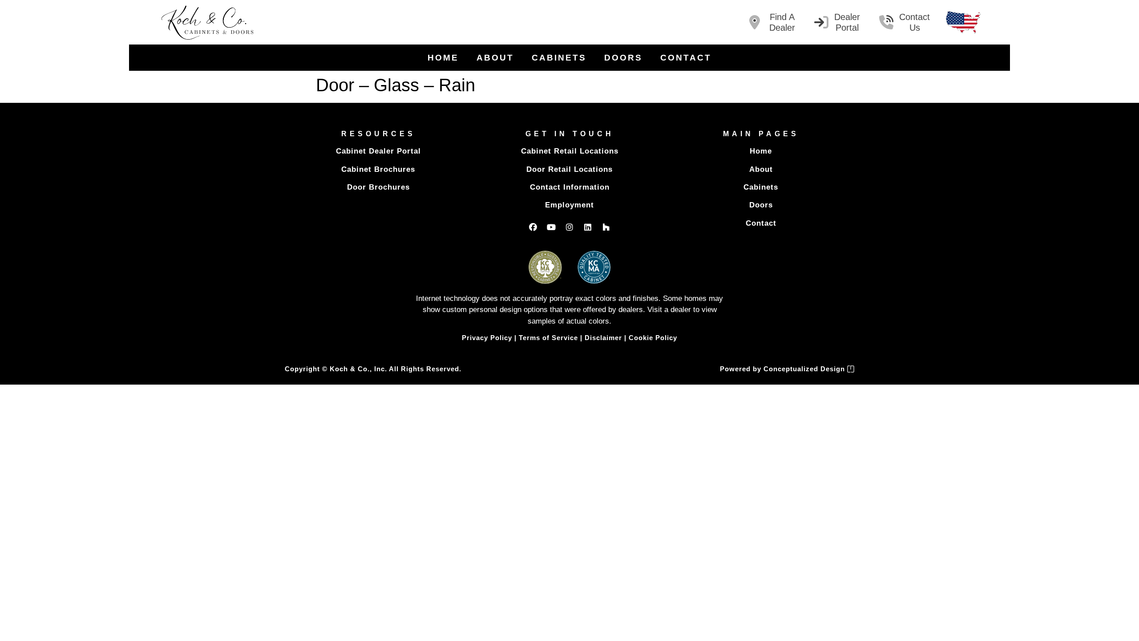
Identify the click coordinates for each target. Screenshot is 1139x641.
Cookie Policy (653, 337)
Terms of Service (548, 337)
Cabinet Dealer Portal (378, 151)
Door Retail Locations (569, 169)
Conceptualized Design (805, 369)
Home (443, 57)
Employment (569, 205)
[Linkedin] (588, 227)
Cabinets (559, 57)
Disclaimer (603, 337)
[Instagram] (569, 227)
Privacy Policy (487, 337)
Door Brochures (378, 187)
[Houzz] (606, 227)
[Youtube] (551, 227)
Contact (685, 57)
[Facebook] (533, 227)
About (495, 57)
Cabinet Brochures (378, 169)
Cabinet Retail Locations (569, 151)
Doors (623, 57)
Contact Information (570, 187)
